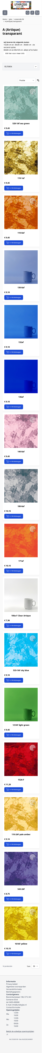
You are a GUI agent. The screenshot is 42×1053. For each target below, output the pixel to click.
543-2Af (21, 889)
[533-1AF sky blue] (21, 650)
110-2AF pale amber (21, 834)
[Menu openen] (5, 12)
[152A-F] (21, 759)
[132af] (21, 321)
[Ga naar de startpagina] (21, 5)
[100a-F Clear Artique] (21, 595)
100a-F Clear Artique (21, 615)
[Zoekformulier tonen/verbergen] (28, 13)
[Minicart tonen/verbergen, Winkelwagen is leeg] (37, 12)
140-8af (21, 451)
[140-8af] (21, 431)
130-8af (21, 287)
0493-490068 (14, 1002)
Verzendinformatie (14, 989)
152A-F (21, 779)
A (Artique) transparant (13, 21)
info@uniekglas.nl (19, 1005)
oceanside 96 (19, 19)
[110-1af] (21, 157)
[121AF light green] (21, 704)
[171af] (21, 540)
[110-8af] (21, 212)
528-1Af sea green (21, 123)
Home (5, 19)
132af (21, 342)
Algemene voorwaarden (16, 986)
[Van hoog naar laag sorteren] (38, 80)
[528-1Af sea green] (21, 103)
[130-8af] (21, 267)
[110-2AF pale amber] (21, 814)
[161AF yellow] (21, 923)
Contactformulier (13, 1007)
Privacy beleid (11, 984)
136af (21, 397)
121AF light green (21, 725)
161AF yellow (21, 943)
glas (10, 19)
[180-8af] (21, 486)
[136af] (21, 376)
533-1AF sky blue (21, 670)
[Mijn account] (32, 13)
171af (21, 561)
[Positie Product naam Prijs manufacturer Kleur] (27, 80)
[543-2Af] (21, 868)
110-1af (21, 178)
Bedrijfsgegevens (13, 992)
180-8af (21, 506)
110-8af (21, 233)
